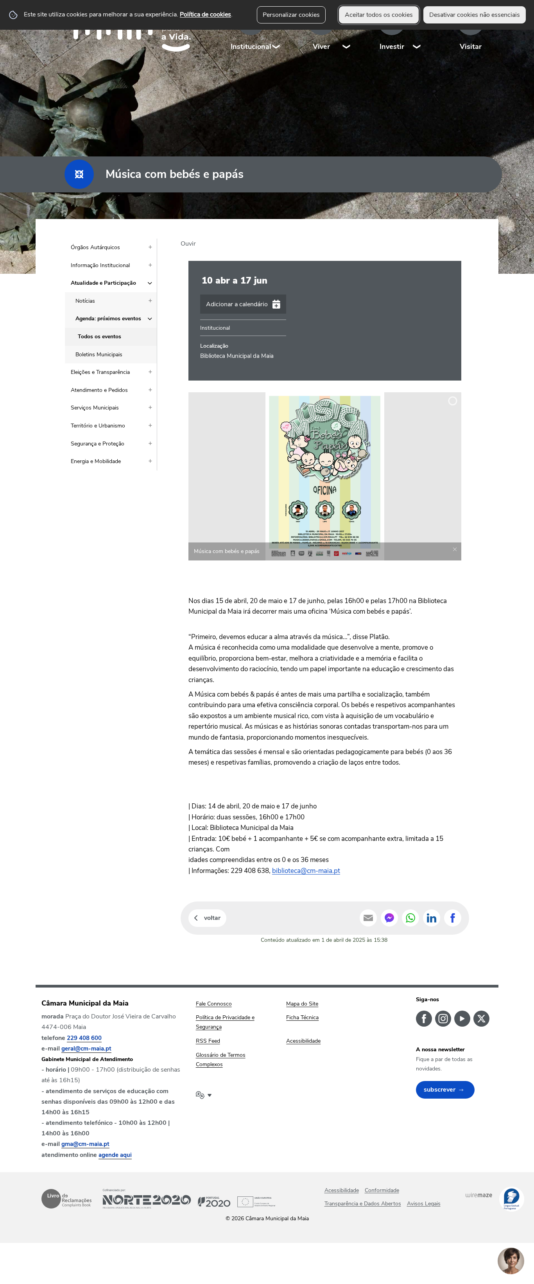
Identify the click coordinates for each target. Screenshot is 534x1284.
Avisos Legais (424, 1203)
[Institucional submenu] (276, 31)
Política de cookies (205, 14)
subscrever (439, 1089)
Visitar (471, 46)
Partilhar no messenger (389, 918)
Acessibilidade (341, 1190)
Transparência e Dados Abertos (362, 1203)
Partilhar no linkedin (431, 918)
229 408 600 (84, 1038)
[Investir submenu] (417, 31)
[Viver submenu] (346, 31)
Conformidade (382, 1190)
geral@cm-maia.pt (86, 1048)
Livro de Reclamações (66, 1199)
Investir (392, 46)
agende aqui (115, 1155)
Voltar (212, 918)
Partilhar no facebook (452, 918)
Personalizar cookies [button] (291, 15)
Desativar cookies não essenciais (474, 15)
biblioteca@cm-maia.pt (306, 870)
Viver (321, 46)
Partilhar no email (368, 918)
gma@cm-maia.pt (85, 1144)
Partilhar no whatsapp (410, 918)
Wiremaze (479, 1195)
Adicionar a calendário (237, 304)
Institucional (251, 46)
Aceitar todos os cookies (379, 15)
